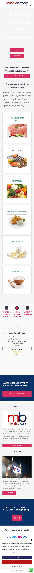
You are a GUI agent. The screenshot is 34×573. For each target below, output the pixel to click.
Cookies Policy (14, 570)
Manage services (17, 553)
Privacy (20, 570)
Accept (17, 557)
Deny (17, 562)
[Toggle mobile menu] (31, 5)
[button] (31, 540)
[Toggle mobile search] (27, 5)
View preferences (17, 566)
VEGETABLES (17, 181)
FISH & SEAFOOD (17, 151)
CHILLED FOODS (17, 241)
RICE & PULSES (17, 272)
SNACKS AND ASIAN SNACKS (17, 211)
